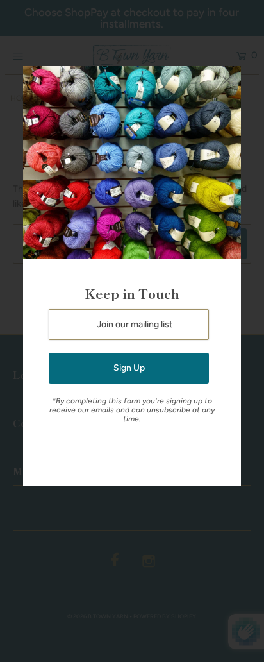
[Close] (227, 80)
